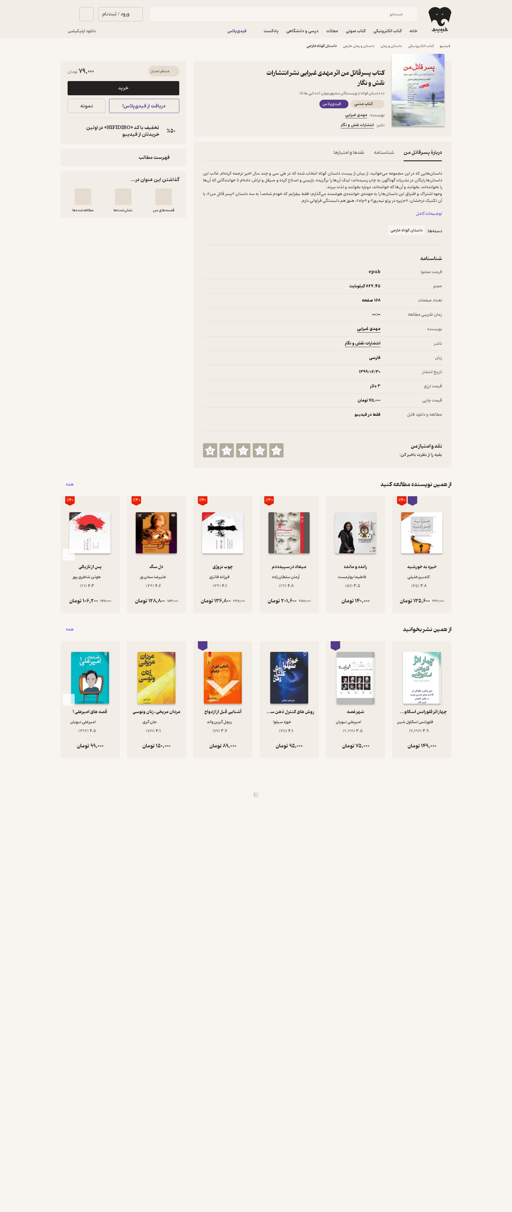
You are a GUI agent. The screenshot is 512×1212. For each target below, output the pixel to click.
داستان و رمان (391, 46)
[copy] (73, 131)
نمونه (86, 106)
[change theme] (67, 14)
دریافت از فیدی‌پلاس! (144, 106)
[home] (439, 20)
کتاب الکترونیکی (421, 46)
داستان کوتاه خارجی (322, 46)
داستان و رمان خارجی (359, 46)
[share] (249, 126)
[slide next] (69, 554)
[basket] (86, 14)
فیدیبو (445, 46)
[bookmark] (221, 126)
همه (70, 484)
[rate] (276, 450)
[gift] (235, 126)
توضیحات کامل (429, 213)
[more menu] (206, 126)
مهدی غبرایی (356, 115)
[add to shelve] (163, 196)
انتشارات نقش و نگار (357, 125)
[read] (83, 196)
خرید (123, 88)
